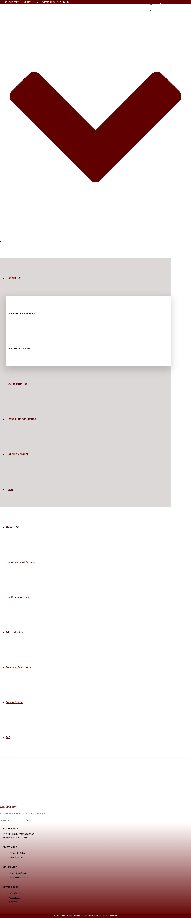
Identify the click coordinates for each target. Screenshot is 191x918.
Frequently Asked (17, 853)
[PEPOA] (0, 240)
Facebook (14, 902)
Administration (18, 384)
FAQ (10, 489)
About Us (14, 278)
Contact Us (15, 897)
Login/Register (16, 857)
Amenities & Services (24, 313)
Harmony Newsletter (19, 877)
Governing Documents (22, 419)
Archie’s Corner (18, 454)
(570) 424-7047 (29, 2)
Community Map (20, 349)
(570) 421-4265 (59, 2)
